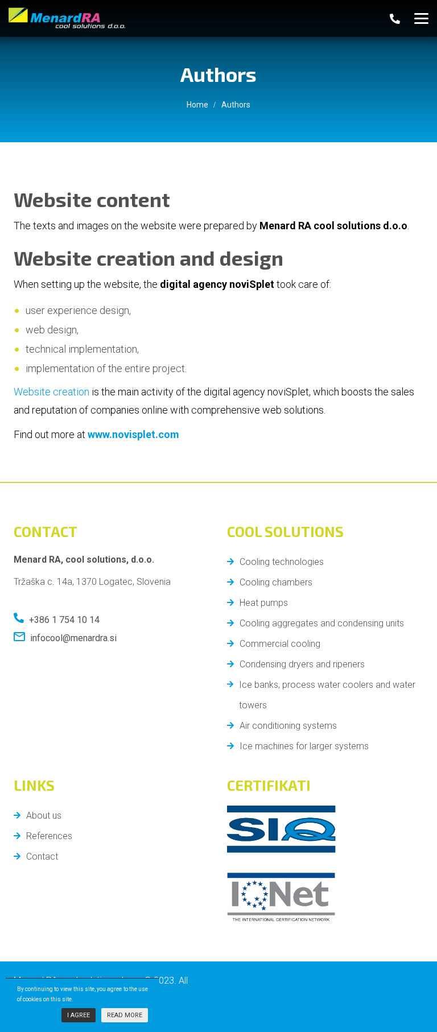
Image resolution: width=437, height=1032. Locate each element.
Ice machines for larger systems (304, 746)
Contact (42, 856)
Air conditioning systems (288, 725)
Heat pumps (264, 602)
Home (197, 104)
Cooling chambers (276, 582)
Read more (124, 1015)
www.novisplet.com (133, 434)
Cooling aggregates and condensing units (322, 623)
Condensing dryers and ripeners (302, 664)
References (49, 836)
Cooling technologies (282, 561)
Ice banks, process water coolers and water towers (327, 695)
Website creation (51, 392)
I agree (78, 1015)
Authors (30, 1013)
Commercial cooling (280, 643)
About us (43, 815)
